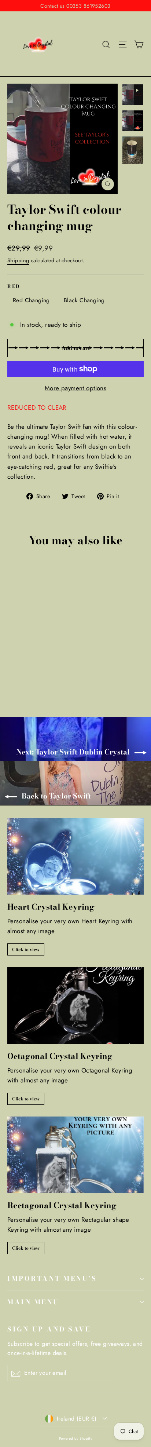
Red (14, 287)
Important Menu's (52, 1278)
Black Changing (84, 300)
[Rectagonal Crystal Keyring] (75, 1155)
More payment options (76, 388)
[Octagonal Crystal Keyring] (75, 1005)
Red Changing (31, 300)
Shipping (18, 260)
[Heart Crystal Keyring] (75, 856)
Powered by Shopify (75, 1438)
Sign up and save (49, 1329)
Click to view (26, 949)
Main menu (33, 1302)
